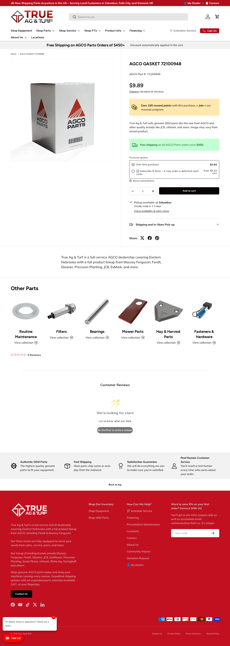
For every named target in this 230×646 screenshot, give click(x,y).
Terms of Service (193, 633)
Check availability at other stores (151, 210)
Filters (61, 331)
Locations (37, 37)
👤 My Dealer (192, 3)
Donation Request (138, 558)
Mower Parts (132, 331)
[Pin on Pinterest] (157, 238)
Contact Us (21, 593)
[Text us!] (13, 639)
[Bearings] (97, 311)
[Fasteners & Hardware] (204, 311)
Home (14, 54)
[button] (217, 16)
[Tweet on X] (142, 238)
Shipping (134, 91)
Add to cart (189, 190)
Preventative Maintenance (143, 524)
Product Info (113, 31)
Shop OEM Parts (99, 517)
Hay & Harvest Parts (168, 334)
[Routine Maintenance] (26, 311)
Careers (132, 538)
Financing (136, 31)
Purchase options (138, 157)
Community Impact (138, 551)
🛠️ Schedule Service (182, 31)
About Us (17, 37)
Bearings (97, 331)
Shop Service (67, 31)
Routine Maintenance (26, 334)
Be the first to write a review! (115, 430)
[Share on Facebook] (149, 238)
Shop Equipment (21, 31)
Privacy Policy (174, 633)
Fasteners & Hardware (204, 334)
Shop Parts (43, 31)
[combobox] (128, 17)
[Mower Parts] (133, 311)
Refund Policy (212, 633)
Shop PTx (90, 31)
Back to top (115, 484)
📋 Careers (212, 3)
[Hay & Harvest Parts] (169, 311)
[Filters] (62, 311)
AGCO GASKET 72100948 (32, 54)
